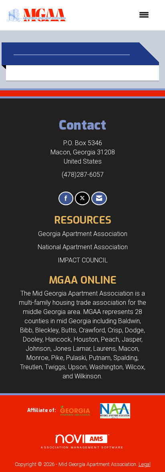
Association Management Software (82, 447)
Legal (145, 464)
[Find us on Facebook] (65, 199)
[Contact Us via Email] (99, 199)
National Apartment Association (83, 247)
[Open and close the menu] (111, 15)
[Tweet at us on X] (82, 199)
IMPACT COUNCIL (83, 260)
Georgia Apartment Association (82, 234)
